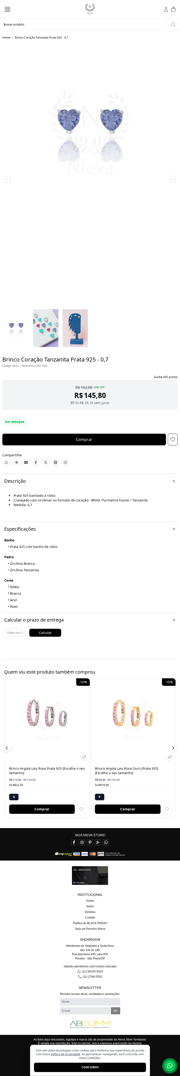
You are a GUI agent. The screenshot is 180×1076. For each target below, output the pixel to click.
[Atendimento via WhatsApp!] (169, 1065)
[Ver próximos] (172, 748)
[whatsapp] (106, 842)
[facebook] (74, 842)
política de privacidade (65, 1054)
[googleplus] (98, 842)
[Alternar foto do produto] (84, 757)
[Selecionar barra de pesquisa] (173, 24)
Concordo (90, 1067)
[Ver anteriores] (7, 748)
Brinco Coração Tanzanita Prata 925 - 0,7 (41, 37)
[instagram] (82, 842)
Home (6, 37)
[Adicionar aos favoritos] (81, 809)
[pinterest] (90, 842)
